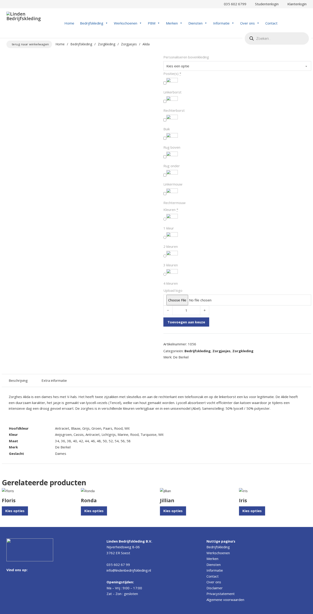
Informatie (221, 23)
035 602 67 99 (118, 564)
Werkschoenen (125, 23)
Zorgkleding (106, 44)
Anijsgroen (63, 434)
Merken (172, 23)
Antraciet (62, 428)
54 (117, 441)
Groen (96, 428)
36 (63, 441)
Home (69, 23)
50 (105, 441)
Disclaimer (214, 588)
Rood (118, 428)
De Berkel (63, 447)
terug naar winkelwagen (30, 44)
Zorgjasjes (129, 44)
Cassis (79, 434)
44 (87, 441)
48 (99, 441)
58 (128, 441)
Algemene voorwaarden (225, 599)
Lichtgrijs (109, 434)
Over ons (247, 23)
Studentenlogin (266, 4)
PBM (151, 23)
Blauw (75, 428)
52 (111, 441)
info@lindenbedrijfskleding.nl (129, 570)
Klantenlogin (296, 4)
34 (57, 441)
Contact (271, 23)
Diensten (195, 23)
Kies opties (15, 510)
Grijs (86, 428)
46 (93, 441)
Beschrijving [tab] (18, 380)
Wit (127, 428)
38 (69, 441)
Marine (123, 434)
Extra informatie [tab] (54, 380)
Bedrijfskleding (91, 23)
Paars (107, 428)
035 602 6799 (234, 4)
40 (75, 441)
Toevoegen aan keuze (186, 322)
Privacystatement (220, 593)
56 (123, 441)
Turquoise (148, 434)
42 (81, 441)
